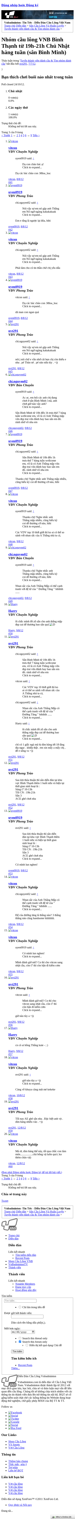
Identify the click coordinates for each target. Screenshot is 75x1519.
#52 (10, 807)
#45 (10, 371)
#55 (10, 974)
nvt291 (23, 63)
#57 (10, 1054)
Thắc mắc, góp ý (17, 1464)
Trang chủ (14, 1235)
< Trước (5, 135)
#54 (10, 927)
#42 (10, 229)
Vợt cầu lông (15, 1483)
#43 (10, 276)
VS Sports (14, 1444)
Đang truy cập (23, 1286)
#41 (10, 182)
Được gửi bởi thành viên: (18, 1313)
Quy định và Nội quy (20, 1504)
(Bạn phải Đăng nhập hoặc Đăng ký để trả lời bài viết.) (31, 1172)
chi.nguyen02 (18, 381)
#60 (10, 1166)
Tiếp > (36, 135)
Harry (12, 611)
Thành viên (14, 1267)
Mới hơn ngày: (12, 1328)
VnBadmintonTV (18, 1264)
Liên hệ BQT (15, 1470)
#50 (10, 633)
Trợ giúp (13, 1467)
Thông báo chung (18, 1461)
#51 (10, 759)
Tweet (4, 1200)
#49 (10, 601)
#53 (10, 873)
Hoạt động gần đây (25, 1290)
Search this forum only (34, 1341)
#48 (10, 544)
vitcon (12, 148)
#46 (10, 431)
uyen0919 (15, 192)
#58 (10, 1098)
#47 (10, 490)
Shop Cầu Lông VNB (20, 1261)
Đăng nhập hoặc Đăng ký (20, 5)
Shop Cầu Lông (17, 1441)
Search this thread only (34, 1338)
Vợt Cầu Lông (16, 1447)
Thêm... (15, 1368)
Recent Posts (22, 1258)
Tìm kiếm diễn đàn (25, 1254)
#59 (10, 1130)
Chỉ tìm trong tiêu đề (33, 1307)
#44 (10, 321)
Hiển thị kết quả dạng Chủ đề (45, 1345)
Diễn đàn (13, 1238)
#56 (10, 1024)
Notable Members (25, 1283)
